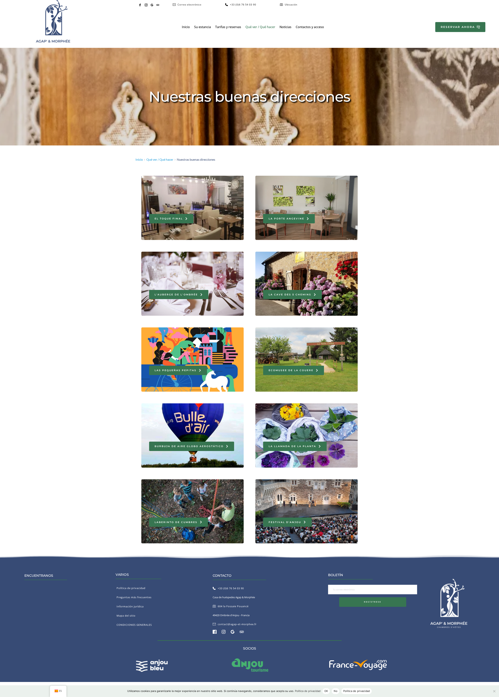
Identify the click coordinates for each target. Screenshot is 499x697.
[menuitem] (186, 27)
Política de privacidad (307, 691)
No (335, 691)
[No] (494, 691)
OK (326, 691)
